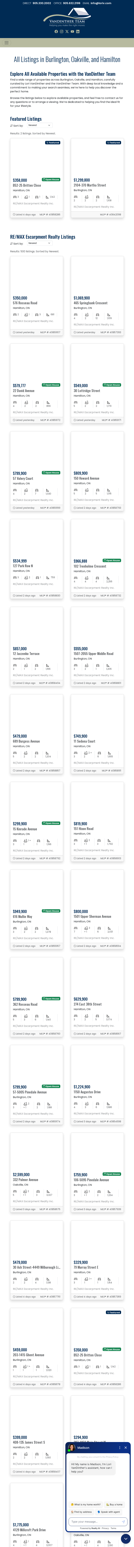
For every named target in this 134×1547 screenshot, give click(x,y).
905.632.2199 (71, 3)
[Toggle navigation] (6, 42)
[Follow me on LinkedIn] (77, 31)
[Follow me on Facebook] (56, 31)
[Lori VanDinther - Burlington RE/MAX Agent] (67, 17)
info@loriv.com (101, 3)
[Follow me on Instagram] (61, 31)
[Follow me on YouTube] (72, 31)
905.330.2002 (42, 3)
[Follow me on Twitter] (67, 31)
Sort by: (18, 126)
